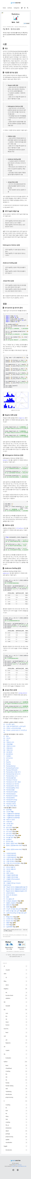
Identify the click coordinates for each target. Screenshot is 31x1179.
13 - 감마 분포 (7, 833)
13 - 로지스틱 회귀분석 (10, 895)
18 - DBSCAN (7, 905)
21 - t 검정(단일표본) (9, 853)
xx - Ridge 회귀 (8, 917)
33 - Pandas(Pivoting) (10, 800)
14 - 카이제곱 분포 (9, 835)
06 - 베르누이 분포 (9, 819)
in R (15, 934)
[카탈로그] (24, 8)
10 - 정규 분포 (7, 827)
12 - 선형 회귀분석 (9, 893)
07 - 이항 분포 (7, 821)
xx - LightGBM (7, 927)
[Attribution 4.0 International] (17, 1170)
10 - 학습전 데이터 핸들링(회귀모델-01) (15, 889)
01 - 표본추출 (7, 809)
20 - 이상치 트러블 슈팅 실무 (12, 909)
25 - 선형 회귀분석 (9, 861)
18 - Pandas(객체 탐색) (10, 770)
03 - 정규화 (6, 871)
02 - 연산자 (6, 738)
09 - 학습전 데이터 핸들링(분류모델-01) (15, 887)
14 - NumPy (7, 762)
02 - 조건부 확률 (8, 811)
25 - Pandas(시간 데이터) (11, 784)
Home (4, 8)
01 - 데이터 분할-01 (9, 867)
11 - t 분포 (6, 829)
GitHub (10, 931)
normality (19, 934)
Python (8, 26)
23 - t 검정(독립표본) (9, 857)
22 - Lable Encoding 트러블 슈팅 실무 (15, 913)
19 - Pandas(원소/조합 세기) (12, 772)
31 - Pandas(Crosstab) (10, 796)
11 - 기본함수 (7, 756)
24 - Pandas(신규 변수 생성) (12, 782)
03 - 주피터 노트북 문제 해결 (12, 728)
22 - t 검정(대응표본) (9, 855)
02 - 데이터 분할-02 (9, 869)
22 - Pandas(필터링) (9, 778)
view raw (25, 929)
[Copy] (27, 313)
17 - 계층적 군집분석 (9, 903)
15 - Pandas (7, 764)
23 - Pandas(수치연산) (10, 780)
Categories (16, 8)
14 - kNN (6, 897)
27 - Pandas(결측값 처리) (11, 788)
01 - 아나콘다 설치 (9, 724)
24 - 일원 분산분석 (9, 859)
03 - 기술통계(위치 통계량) (11, 813)
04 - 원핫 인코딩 (8, 873)
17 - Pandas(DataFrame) (11, 768)
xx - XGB (6, 925)
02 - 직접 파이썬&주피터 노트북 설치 (14, 726)
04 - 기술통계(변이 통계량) (11, 815)
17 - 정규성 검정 (8, 841)
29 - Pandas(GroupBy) (10, 792)
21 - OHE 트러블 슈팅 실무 (11, 911)
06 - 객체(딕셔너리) (9, 746)
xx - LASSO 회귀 (8, 919)
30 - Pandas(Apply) (9, 794)
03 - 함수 (6, 740)
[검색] (27, 8)
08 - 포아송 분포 (8, 823)
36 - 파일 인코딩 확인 (10, 805)
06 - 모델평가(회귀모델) (10, 877)
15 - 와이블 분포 (8, 837)
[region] (15, 824)
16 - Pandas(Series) (9, 766)
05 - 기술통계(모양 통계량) (11, 817)
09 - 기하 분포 (7, 825)
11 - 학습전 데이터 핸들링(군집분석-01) (15, 891)
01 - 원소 (6, 736)
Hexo (16, 1164)
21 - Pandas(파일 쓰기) (10, 776)
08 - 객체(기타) (8, 750)
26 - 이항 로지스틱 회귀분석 (12, 863)
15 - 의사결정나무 (8, 899)
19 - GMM (6, 907)
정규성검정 (5, 936)
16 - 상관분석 (7, 839)
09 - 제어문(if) (7, 752)
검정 (26, 934)
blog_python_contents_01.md (11, 929)
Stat (12, 26)
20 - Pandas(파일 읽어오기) (11, 774)
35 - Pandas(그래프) (9, 803)
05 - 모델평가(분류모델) (10, 875)
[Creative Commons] (13, 1170)
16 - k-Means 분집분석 (10, 901)
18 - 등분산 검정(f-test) (10, 843)
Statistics (11, 934)
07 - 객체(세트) (8, 748)
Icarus (20, 1164)
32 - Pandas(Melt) (9, 798)
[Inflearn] (21, 8)
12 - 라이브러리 (8, 758)
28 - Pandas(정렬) (9, 790)
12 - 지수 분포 (7, 831)
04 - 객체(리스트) (8, 742)
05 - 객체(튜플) (8, 744)
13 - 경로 (6, 760)
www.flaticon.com (22, 1166)
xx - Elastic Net (8, 921)
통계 (9, 936)
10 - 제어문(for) (8, 754)
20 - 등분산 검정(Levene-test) (12, 849)
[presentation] (11, 221)
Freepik (13, 1166)
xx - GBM (6, 923)
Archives (10, 8)
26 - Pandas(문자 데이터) (11, 786)
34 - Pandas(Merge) (9, 802)
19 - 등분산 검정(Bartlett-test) (12, 845)
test (23, 934)
